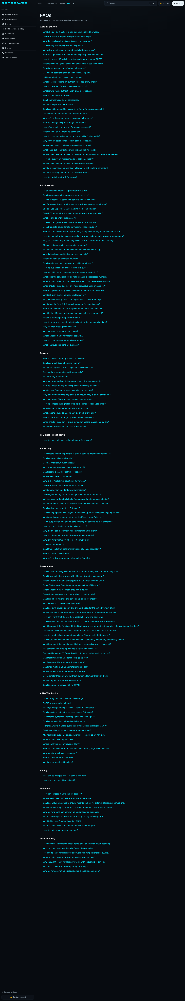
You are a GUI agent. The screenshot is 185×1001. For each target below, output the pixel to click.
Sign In (177, 3)
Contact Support (19, 997)
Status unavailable (10, 992)
